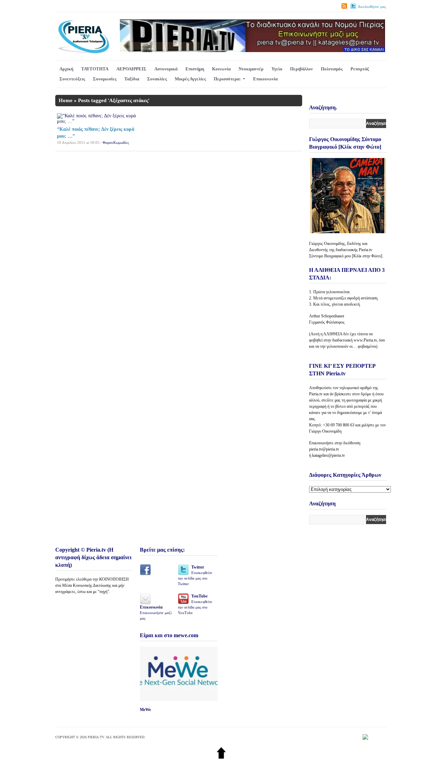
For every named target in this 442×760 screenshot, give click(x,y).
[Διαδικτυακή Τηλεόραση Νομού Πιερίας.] (83, 52)
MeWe (145, 709)
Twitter (195, 575)
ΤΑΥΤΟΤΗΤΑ (94, 68)
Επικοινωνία (265, 78)
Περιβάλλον (301, 68)
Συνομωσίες (104, 78)
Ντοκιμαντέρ (251, 68)
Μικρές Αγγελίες (190, 78)
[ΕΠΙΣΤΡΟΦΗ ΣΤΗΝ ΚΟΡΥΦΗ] (221, 757)
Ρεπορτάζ (359, 68)
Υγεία (276, 68)
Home (66, 100)
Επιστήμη (194, 68)
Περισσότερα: (227, 78)
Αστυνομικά (165, 68)
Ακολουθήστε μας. (372, 6)
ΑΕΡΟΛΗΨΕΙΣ (131, 68)
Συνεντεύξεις (72, 78)
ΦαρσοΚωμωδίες (116, 142)
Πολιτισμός (332, 68)
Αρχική (66, 68)
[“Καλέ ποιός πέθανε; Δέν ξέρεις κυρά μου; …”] (96, 121)
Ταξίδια (131, 78)
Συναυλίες (157, 78)
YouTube (195, 604)
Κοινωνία (221, 68)
